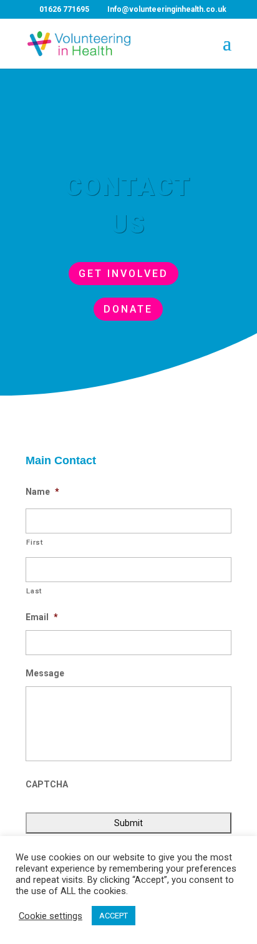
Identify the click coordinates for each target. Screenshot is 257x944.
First (34, 542)
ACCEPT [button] (113, 915)
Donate (128, 309)
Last (34, 590)
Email (42, 617)
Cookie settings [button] (50, 916)
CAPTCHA (47, 784)
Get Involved (123, 274)
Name (42, 492)
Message (45, 673)
